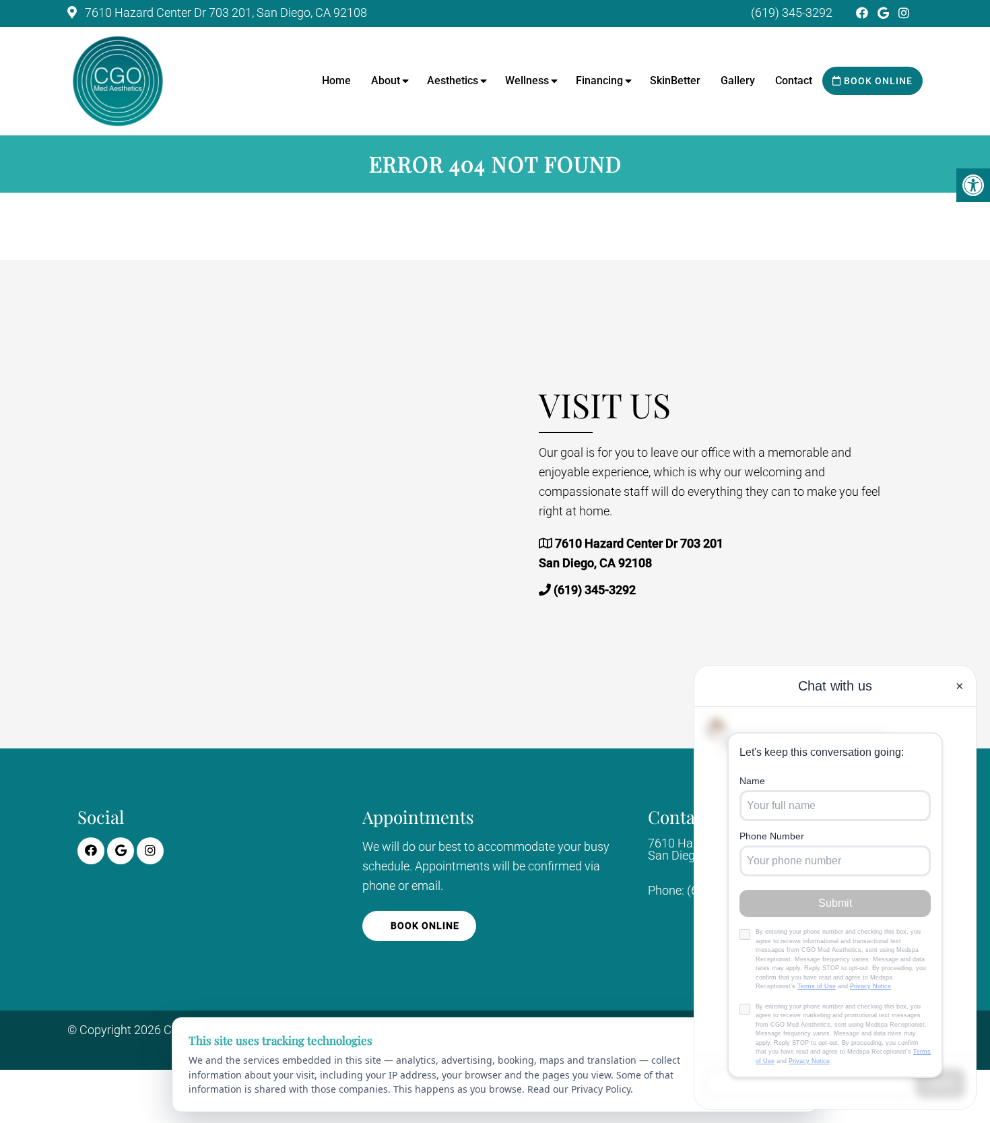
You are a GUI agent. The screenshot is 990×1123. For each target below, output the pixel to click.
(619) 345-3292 (791, 12)
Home (336, 80)
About (385, 80)
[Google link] (884, 13)
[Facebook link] (863, 13)
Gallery (738, 80)
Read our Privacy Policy (578, 1089)
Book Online (877, 80)
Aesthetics (452, 80)
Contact (793, 80)
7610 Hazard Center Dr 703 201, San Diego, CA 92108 (224, 12)
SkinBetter (675, 80)
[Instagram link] (904, 13)
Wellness (527, 80)
